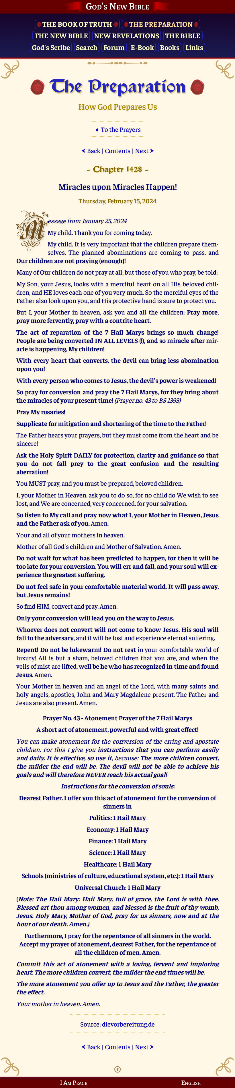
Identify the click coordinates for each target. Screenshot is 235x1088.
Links (194, 47)
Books (169, 47)
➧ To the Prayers (117, 129)
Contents (117, 150)
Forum (114, 47)
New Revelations (126, 35)
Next (144, 150)
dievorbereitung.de (128, 1024)
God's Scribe (51, 47)
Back (90, 150)
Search (87, 47)
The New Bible (61, 35)
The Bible (182, 35)
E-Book (142, 47)
